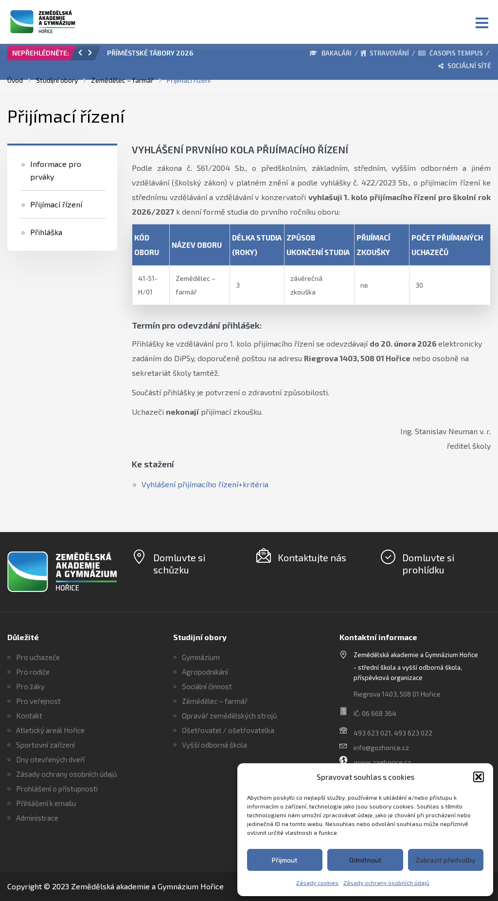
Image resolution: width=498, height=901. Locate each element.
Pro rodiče (33, 671)
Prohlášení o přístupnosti (57, 788)
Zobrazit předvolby (445, 860)
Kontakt (29, 715)
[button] (478, 777)
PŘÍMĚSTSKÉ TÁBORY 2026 (150, 53)
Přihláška (46, 232)
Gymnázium (201, 657)
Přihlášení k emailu (46, 803)
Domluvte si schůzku (179, 563)
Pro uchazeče (38, 657)
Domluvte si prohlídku (428, 563)
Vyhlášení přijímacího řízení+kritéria (205, 484)
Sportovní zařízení (45, 744)
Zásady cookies (317, 882)
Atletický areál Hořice (50, 730)
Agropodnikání (205, 671)
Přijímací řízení (56, 204)
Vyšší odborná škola (214, 744)
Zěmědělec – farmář (215, 701)
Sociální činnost (207, 686)
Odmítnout (365, 860)
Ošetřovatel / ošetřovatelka (228, 730)
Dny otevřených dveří (50, 759)
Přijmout (285, 860)
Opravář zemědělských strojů (229, 715)
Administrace (37, 817)
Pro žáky (30, 686)
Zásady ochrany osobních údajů (386, 882)
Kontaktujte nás (312, 557)
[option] (191, 55)
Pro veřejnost (38, 701)
